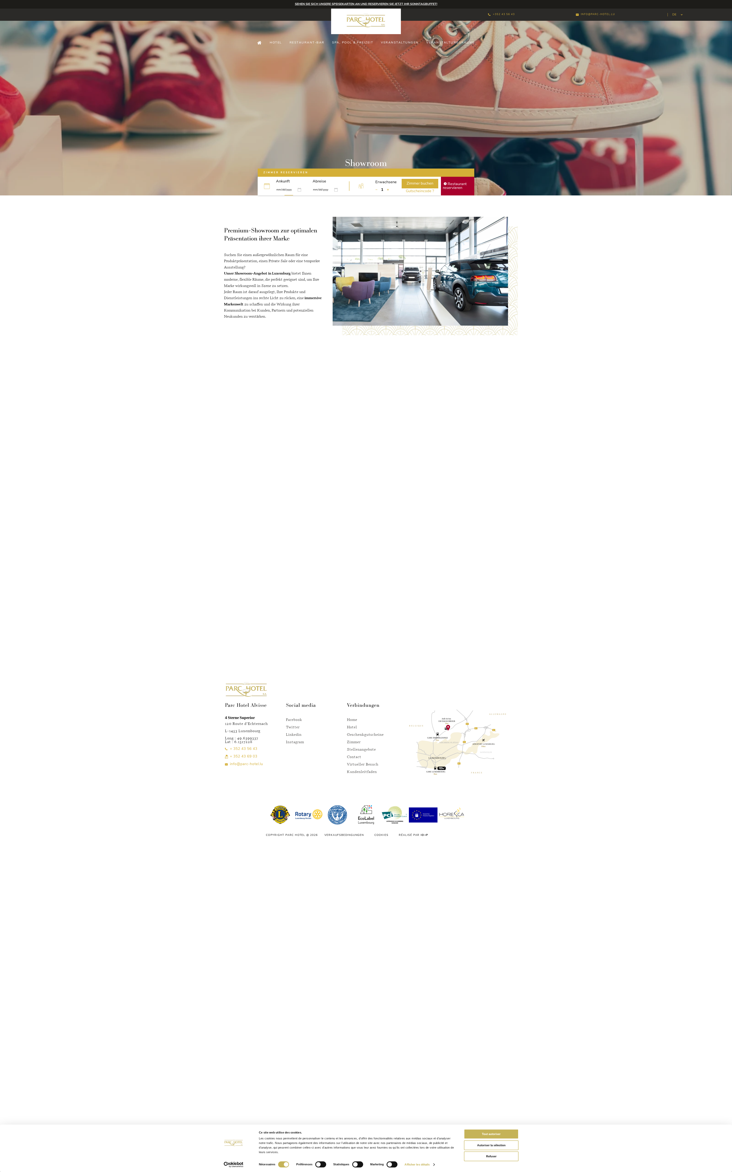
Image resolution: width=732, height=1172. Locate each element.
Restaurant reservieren (455, 186)
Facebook (294, 719)
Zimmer (354, 741)
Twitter (293, 727)
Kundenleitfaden (362, 771)
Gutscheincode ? (420, 191)
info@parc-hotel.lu (598, 14)
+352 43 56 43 (504, 14)
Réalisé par (413, 835)
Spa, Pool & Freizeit (352, 42)
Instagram (295, 741)
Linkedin (294, 734)
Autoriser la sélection (491, 1145)
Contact (354, 756)
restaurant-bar (307, 42)
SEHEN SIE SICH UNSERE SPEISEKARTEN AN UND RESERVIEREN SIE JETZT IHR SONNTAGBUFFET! (366, 4)
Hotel (276, 42)
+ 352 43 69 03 (243, 756)
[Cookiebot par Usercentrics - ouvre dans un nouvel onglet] (233, 1164)
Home (352, 719)
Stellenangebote (361, 749)
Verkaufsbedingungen (344, 835)
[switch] (320, 1164)
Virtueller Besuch (362, 764)
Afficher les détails (417, 1164)
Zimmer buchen (420, 184)
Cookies (381, 835)
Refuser (491, 1156)
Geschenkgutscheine (365, 734)
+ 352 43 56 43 (243, 749)
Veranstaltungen (400, 42)
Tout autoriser (491, 1134)
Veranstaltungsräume (450, 42)
